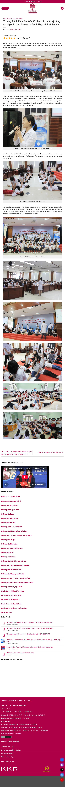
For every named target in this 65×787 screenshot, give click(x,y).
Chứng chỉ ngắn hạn (7, 757)
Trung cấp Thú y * (9, 540)
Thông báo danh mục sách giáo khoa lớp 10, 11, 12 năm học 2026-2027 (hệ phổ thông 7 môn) (34, 640)
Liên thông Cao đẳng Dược (12, 595)
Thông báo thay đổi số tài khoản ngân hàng (20, 653)
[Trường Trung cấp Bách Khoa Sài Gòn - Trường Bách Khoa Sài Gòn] (32, 8)
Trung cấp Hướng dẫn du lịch (13, 548)
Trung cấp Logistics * (10, 505)
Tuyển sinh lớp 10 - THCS (11, 497)
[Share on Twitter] (29, 443)
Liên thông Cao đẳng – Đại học (11, 750)
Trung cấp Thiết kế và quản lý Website (16, 565)
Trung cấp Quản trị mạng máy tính (14, 561)
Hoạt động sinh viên (9, 18)
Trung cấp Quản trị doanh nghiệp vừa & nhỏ (18, 582)
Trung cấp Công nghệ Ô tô (12, 501)
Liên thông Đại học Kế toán (12, 604)
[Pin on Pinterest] (32, 443)
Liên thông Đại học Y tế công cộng (15, 608)
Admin (19, 29)
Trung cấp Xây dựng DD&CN (12, 587)
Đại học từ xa (7, 612)
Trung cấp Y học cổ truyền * (12, 527)
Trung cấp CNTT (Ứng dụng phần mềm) (16, 578)
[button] (5, 8)
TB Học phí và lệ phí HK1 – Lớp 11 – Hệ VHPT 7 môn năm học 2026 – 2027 (30, 622)
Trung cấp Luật (8, 552)
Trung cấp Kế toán (9, 557)
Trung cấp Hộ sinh (9, 522)
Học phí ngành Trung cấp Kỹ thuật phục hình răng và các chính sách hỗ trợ (30, 647)
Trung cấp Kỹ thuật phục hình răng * (15, 531)
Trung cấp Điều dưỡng (10, 518)
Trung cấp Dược (8, 514)
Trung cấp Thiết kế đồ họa (12, 570)
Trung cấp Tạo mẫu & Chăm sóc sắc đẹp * (17, 535)
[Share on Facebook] (26, 443)
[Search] (62, 8)
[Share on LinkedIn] (38, 443)
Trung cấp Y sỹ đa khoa (11, 510)
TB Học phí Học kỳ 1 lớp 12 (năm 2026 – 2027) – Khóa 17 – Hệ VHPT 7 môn (30, 628)
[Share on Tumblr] (42, 443)
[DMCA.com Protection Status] (6, 737)
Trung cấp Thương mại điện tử (13, 574)
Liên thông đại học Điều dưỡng (13, 591)
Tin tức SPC (19, 18)
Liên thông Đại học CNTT (11, 599)
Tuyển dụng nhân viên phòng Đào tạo (49, 452)
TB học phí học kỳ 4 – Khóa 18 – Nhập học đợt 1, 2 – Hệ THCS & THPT (28, 634)
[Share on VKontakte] (35, 443)
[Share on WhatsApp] (22, 443)
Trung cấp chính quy (7, 746)
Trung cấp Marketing (10, 544)
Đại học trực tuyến (7, 753)
